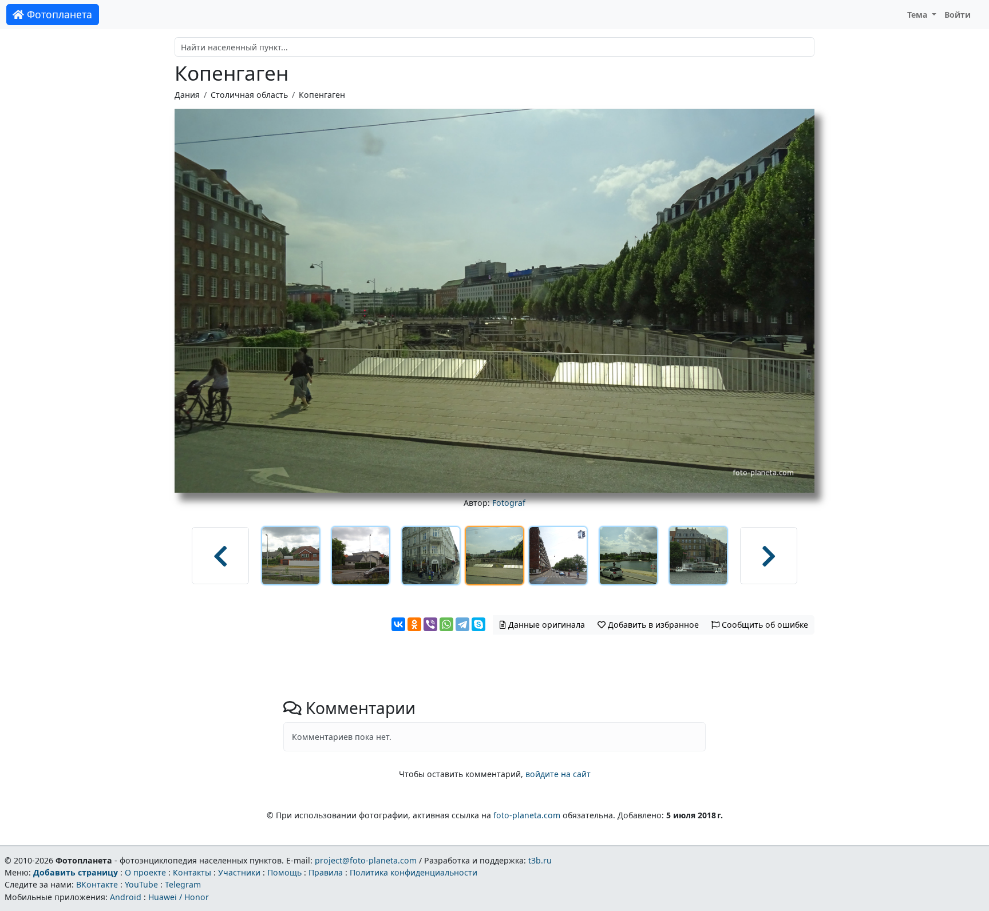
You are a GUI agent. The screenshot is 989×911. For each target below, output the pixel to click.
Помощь (284, 872)
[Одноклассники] (414, 624)
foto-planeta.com (526, 815)
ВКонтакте (97, 884)
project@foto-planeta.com (366, 860)
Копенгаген (322, 94)
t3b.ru (540, 860)
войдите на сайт (558, 774)
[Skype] (478, 624)
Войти (957, 14)
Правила (325, 872)
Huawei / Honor (178, 897)
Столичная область (249, 94)
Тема (918, 14)
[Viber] (430, 624)
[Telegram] (462, 624)
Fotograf (508, 502)
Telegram (183, 884)
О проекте (145, 872)
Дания (187, 94)
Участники (239, 872)
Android (125, 897)
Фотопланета (58, 14)
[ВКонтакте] (398, 624)
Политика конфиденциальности (413, 872)
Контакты (192, 872)
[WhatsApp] (446, 624)
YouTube (141, 884)
